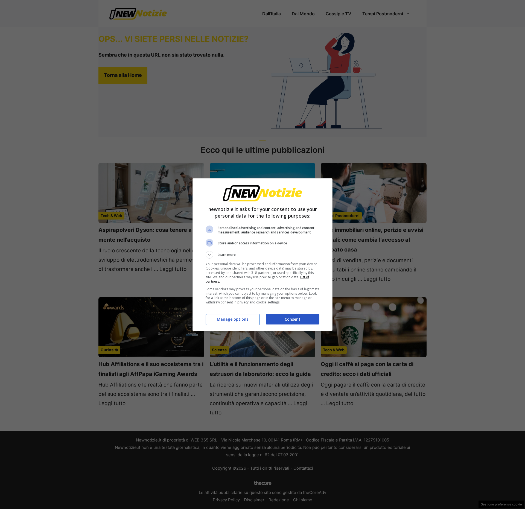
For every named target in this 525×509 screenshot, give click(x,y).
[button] (262, 255)
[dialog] (262, 254)
